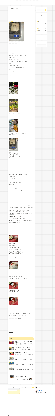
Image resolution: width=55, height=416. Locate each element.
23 (19, 393)
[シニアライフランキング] (36, 391)
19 (12, 393)
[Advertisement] (21, 15)
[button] (45, 10)
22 (17, 393)
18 (10, 393)
